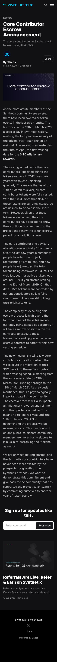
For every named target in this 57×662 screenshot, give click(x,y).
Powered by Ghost (28, 637)
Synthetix (9, 62)
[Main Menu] (52, 5)
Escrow (7, 17)
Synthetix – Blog (24, 619)
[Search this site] (45, 5)
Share (48, 58)
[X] (28, 625)
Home (29, 631)
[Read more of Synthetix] (7, 54)
